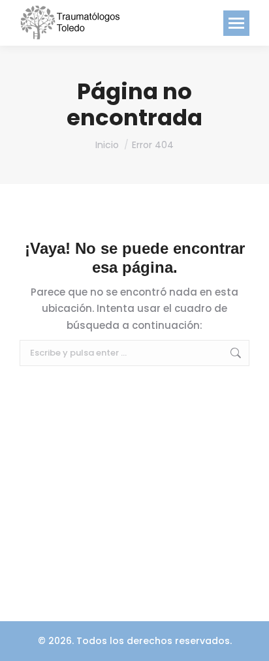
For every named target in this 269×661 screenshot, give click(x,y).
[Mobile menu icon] (236, 23)
